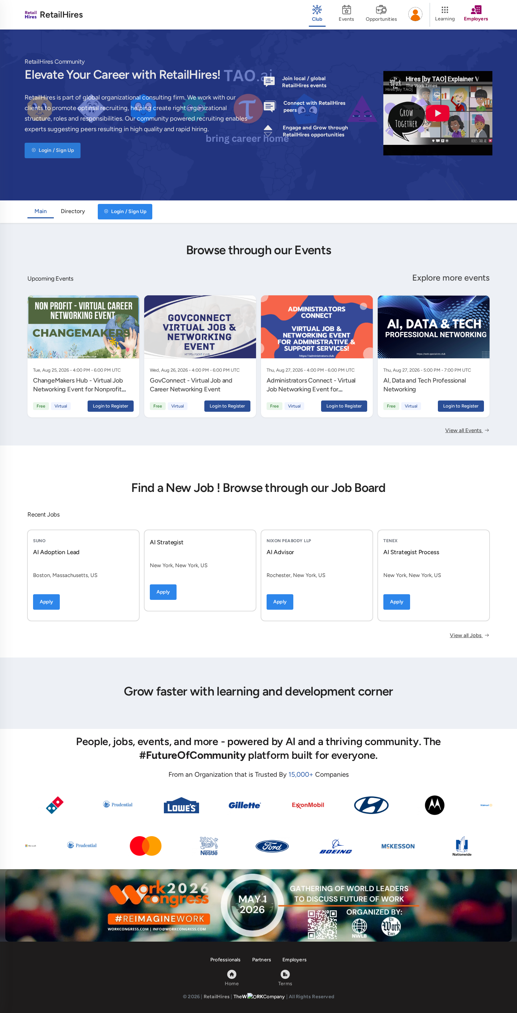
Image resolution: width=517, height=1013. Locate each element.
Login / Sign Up (56, 150)
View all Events (464, 430)
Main (40, 211)
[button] (415, 15)
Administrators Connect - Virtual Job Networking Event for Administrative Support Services (311, 389)
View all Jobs (466, 635)
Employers (294, 960)
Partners (262, 960)
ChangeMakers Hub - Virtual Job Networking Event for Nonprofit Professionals (78, 389)
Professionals (225, 960)
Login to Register (110, 406)
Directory (73, 211)
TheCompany (259, 997)
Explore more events (451, 278)
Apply (46, 602)
